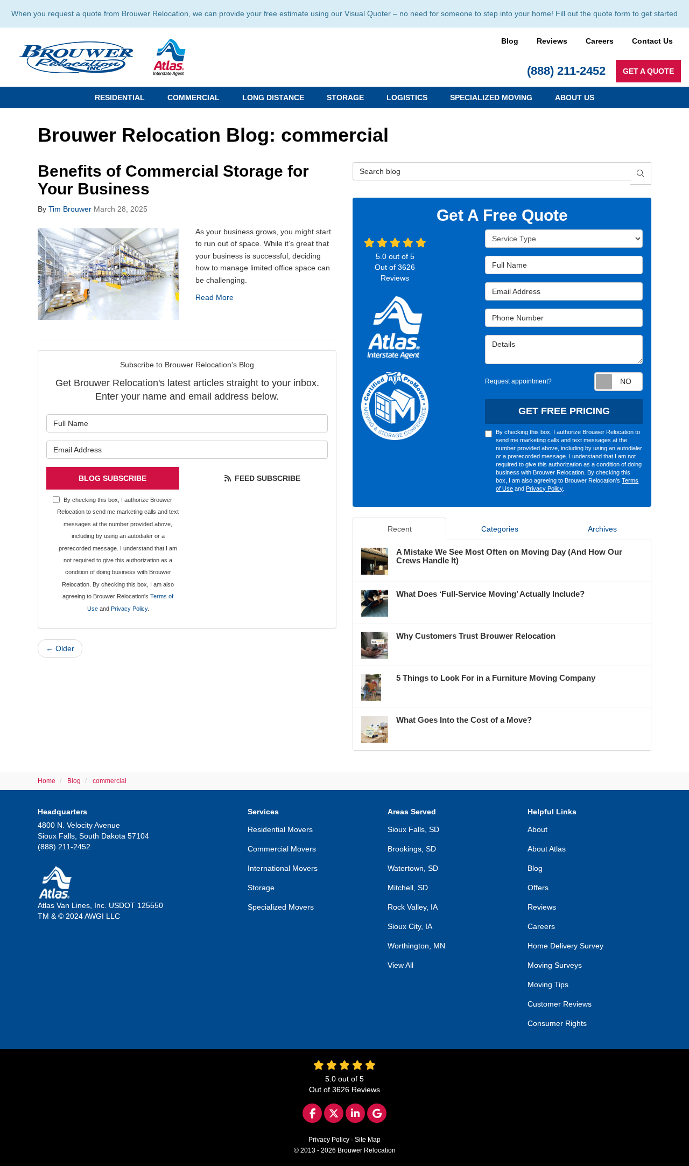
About (537, 829)
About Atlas (547, 848)
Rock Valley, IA (413, 907)
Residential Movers (280, 829)
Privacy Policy (129, 608)
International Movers (283, 868)
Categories (499, 529)
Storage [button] (345, 97)
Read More (214, 297)
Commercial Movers (282, 848)
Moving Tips (548, 984)
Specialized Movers (281, 907)
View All (400, 965)
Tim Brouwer (70, 209)
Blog (509, 41)
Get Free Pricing (564, 411)
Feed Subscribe (266, 478)
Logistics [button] (406, 97)
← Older (60, 648)
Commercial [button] (193, 97)
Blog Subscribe (112, 478)
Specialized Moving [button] (491, 97)
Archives (602, 529)
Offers (538, 887)
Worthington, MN (416, 945)
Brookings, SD (412, 848)
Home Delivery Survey (565, 945)
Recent (400, 529)
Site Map (368, 1139)
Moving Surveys (555, 965)
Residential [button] (120, 97)
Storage (261, 887)
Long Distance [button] (273, 97)
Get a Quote (648, 71)
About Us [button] (574, 97)
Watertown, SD (413, 868)
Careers (600, 41)
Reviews (552, 41)
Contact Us (652, 41)
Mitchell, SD (408, 887)
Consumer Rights (557, 1023)
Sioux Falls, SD (413, 829)
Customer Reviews (560, 1004)
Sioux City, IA (410, 926)
